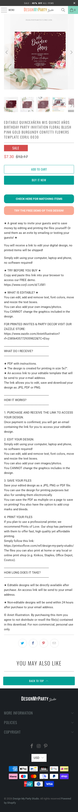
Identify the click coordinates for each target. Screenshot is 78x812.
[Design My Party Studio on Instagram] (39, 746)
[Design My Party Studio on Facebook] (32, 746)
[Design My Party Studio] (39, 10)
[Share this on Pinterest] (43, 643)
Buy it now (39, 180)
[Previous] (7, 52)
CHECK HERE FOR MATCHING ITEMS (39, 198)
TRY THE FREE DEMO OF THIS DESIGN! (39, 210)
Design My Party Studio (26, 798)
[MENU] (2, 10)
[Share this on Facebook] (33, 643)
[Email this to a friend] (54, 643)
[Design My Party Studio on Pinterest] (46, 746)
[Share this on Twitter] (22, 643)
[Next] (71, 52)
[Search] (63, 10)
